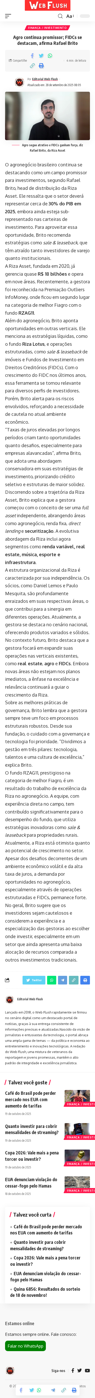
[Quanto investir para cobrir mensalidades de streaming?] (77, 1130)
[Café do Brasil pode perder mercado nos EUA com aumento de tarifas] (77, 1097)
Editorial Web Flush (45, 79)
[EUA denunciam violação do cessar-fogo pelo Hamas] (77, 1184)
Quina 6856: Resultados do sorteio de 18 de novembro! (45, 1292)
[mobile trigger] (9, 16)
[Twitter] (79, 1371)
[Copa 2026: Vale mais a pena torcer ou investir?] (77, 1157)
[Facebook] (72, 1371)
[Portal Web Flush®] (47, 5)
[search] (60, 16)
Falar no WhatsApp (25, 1346)
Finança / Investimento (47, 27)
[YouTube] (87, 1371)
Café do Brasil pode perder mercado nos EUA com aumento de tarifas (30, 1099)
